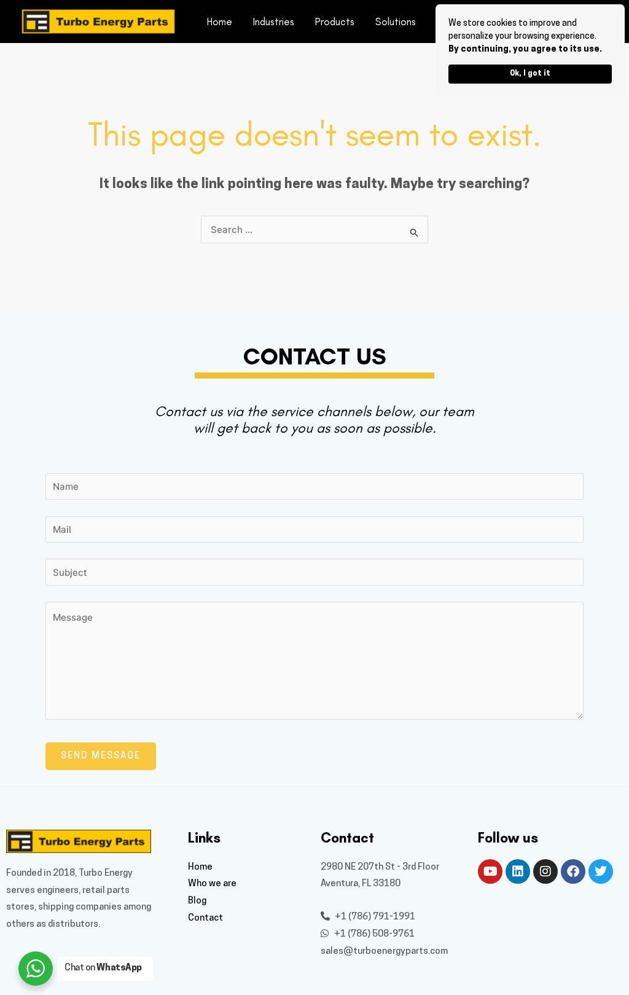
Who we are (212, 884)
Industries (273, 21)
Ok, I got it (530, 73)
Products (334, 21)
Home (219, 21)
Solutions (395, 21)
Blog (197, 901)
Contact (205, 918)
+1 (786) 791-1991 (374, 917)
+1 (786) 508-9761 (373, 934)
